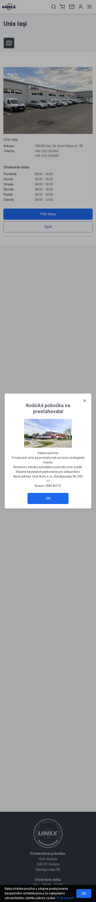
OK (83, 893)
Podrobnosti (65, 898)
